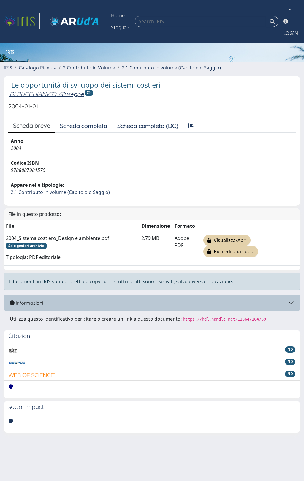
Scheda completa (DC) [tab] (147, 125)
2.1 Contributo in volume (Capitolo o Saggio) (171, 67)
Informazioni (29, 303)
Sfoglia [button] (118, 27)
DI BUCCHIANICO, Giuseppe (47, 94)
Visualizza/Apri (229, 240)
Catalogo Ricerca (37, 67)
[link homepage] (22, 21)
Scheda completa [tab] (83, 125)
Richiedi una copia (232, 251)
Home (118, 15)
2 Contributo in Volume (89, 67)
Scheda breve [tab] (31, 125)
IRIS (8, 67)
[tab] (191, 126)
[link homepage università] (74, 21)
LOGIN (290, 33)
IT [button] (285, 9)
